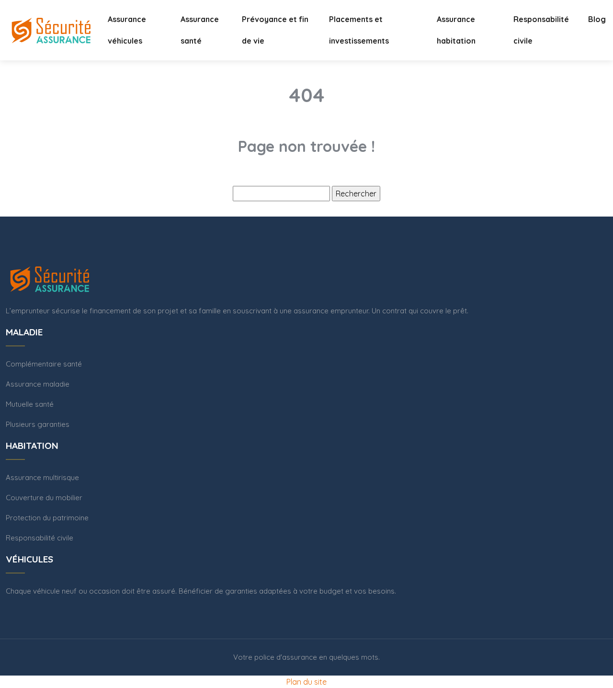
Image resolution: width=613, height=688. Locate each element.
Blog (597, 19)
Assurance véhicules (127, 30)
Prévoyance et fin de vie (275, 30)
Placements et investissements (359, 30)
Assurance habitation (456, 30)
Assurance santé (200, 30)
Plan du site (306, 682)
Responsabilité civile (541, 30)
